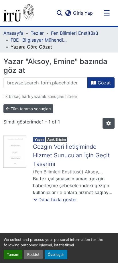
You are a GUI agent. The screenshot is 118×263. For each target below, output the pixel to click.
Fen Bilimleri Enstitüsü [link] (74, 33)
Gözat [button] (103, 83)
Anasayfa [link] (13, 33)
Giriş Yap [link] (83, 13)
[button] (18, 13)
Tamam (13, 254)
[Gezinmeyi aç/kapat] (107, 12)
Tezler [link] (37, 33)
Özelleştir (56, 254)
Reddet (33, 254)
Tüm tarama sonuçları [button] (30, 108)
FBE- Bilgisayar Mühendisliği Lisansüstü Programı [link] (39, 40)
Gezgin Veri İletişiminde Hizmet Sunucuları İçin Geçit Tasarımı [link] (71, 155)
